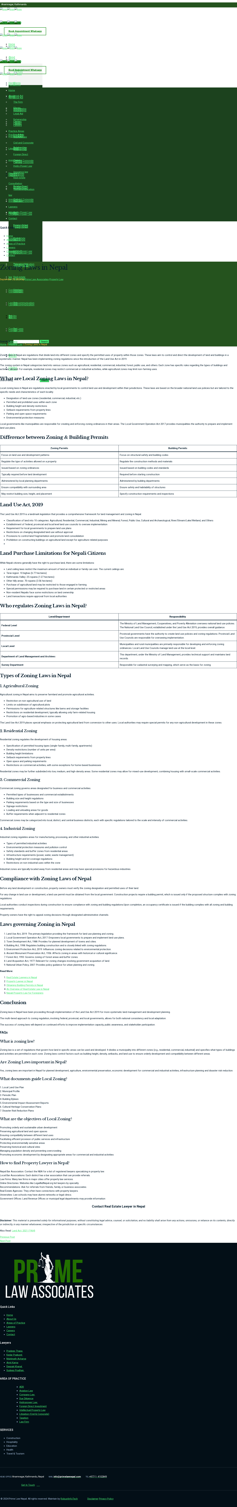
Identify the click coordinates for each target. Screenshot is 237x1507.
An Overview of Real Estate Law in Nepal (27, 989)
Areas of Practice (15, 243)
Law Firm (24, 1421)
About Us (11, 239)
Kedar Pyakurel (14, 1354)
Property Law (56, 279)
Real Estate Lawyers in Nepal (21, 977)
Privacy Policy (106, 1498)
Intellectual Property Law (32, 1410)
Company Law (27, 1394)
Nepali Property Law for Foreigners (24, 993)
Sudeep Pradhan (15, 1370)
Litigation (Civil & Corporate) (34, 1414)
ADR (21, 1386)
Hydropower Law (28, 1402)
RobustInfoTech (69, 1498)
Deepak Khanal (14, 1366)
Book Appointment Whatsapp (25, 31)
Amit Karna (12, 1362)
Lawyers (10, 247)
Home (9, 235)
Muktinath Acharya (16, 1358)
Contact (10, 255)
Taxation (23, 1417)
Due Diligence (26, 1398)
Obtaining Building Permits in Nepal (24, 985)
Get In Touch (28, 1485)
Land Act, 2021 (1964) (23, 1230)
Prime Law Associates (37, 279)
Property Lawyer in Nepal (19, 981)
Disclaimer (92, 1498)
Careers (10, 251)
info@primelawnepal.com (16, 15)
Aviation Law (26, 1390)
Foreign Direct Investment (33, 1406)
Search (44, 341)
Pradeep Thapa (14, 1351)
